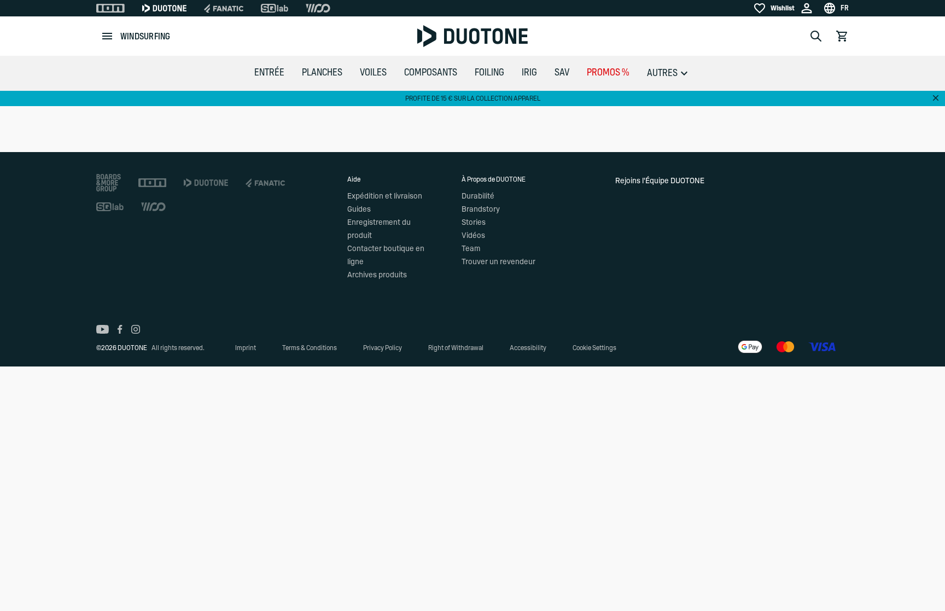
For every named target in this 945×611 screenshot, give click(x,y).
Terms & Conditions (309, 348)
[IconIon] (110, 8)
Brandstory (481, 209)
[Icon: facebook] (120, 329)
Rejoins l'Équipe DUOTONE (659, 181)
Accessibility (528, 348)
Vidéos (473, 236)
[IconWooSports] (318, 8)
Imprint (245, 348)
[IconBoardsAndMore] (108, 182)
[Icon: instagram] (135, 329)
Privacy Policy (382, 348)
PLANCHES (322, 73)
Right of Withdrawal (455, 348)
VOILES (373, 73)
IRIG (529, 73)
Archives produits (377, 275)
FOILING (489, 73)
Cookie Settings (594, 348)
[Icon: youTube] (102, 329)
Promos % (608, 73)
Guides (359, 209)
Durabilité (478, 196)
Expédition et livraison (384, 196)
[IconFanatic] (223, 8)
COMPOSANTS (430, 73)
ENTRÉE (269, 73)
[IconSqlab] (274, 8)
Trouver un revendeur (498, 262)
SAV (562, 73)
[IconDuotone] (164, 8)
